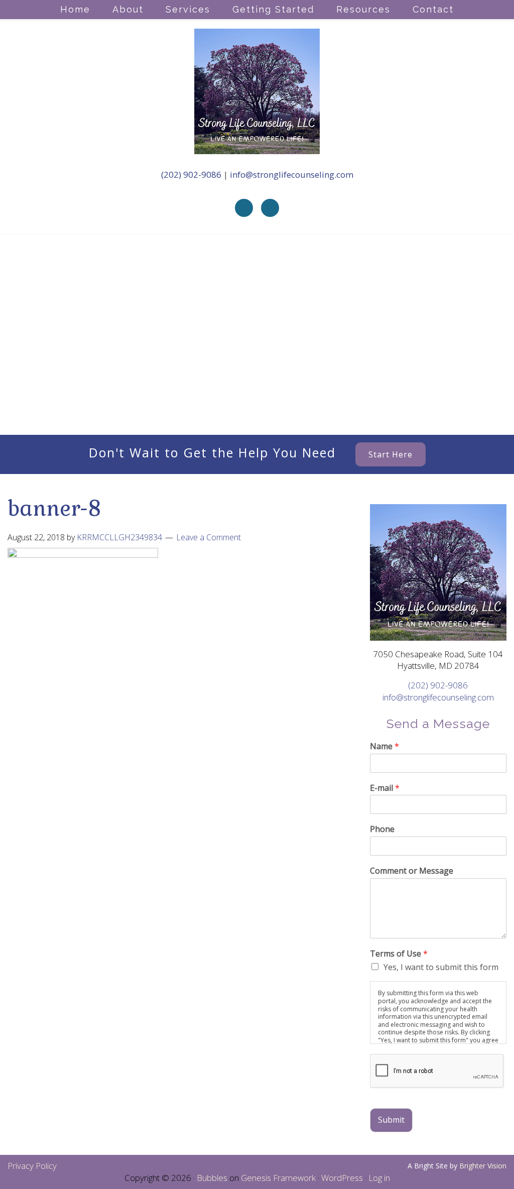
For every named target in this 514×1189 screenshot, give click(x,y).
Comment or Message (411, 871)
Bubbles (212, 1177)
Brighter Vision (482, 1165)
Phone (382, 829)
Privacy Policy (32, 1165)
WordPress (342, 1177)
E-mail (385, 788)
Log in (379, 1177)
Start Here (390, 454)
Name (384, 746)
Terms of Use (399, 953)
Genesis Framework (278, 1177)
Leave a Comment (208, 537)
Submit (391, 1119)
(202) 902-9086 (192, 174)
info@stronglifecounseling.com (291, 174)
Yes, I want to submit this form (440, 967)
